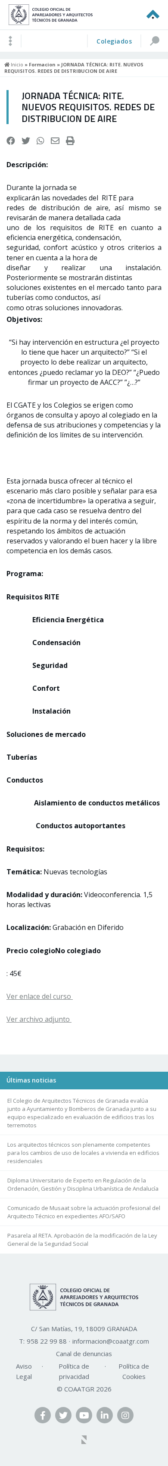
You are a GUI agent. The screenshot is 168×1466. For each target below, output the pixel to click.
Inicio (16, 64)
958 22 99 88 (47, 1341)
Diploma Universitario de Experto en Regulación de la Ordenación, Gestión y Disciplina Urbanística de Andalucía (83, 1184)
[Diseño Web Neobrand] (84, 1440)
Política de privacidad (74, 1371)
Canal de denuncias (84, 1353)
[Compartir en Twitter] (26, 141)
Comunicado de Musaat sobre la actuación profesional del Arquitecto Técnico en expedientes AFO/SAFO (83, 1212)
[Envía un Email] (55, 141)
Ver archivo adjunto (39, 1019)
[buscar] (154, 40)
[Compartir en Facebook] (10, 141)
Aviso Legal (24, 1371)
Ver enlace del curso (39, 996)
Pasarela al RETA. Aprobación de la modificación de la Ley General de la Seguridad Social (82, 1240)
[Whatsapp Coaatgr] (40, 141)
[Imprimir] (70, 141)
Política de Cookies (133, 1371)
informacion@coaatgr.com (110, 1341)
